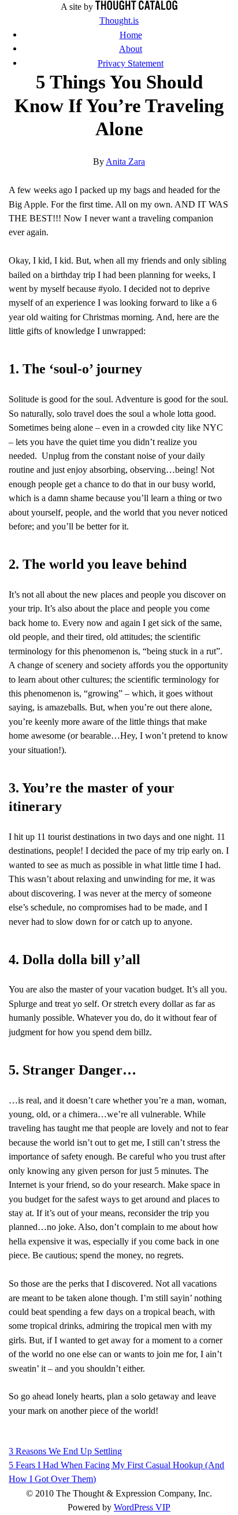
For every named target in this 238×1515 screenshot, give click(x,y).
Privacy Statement (130, 63)
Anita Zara (125, 161)
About (130, 48)
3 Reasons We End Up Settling (65, 1451)
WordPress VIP (142, 1507)
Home (131, 34)
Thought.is (119, 20)
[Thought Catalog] (136, 6)
